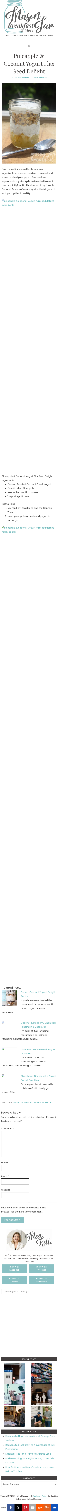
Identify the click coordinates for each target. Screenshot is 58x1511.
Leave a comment (39, 78)
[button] (29, 44)
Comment (7, 1128)
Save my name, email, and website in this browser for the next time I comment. (23, 1209)
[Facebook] (11, 1507)
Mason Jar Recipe (43, 1102)
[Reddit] (40, 1507)
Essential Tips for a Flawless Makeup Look (28, 1453)
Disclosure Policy (40, 1496)
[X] (18, 1507)
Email (5, 1176)
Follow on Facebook (14, 1268)
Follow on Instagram (41, 1280)
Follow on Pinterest (41, 1268)
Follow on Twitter (14, 1280)
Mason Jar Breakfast (29, 18)
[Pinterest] (25, 1507)
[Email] (32, 1507)
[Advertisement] (29, 443)
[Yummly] (47, 1507)
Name (5, 1162)
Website (5, 1189)
